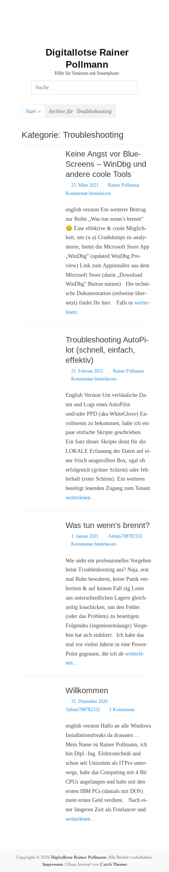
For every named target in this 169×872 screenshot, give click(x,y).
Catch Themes (113, 864)
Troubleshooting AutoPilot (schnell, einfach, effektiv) (107, 349)
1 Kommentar (122, 709)
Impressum (52, 864)
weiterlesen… (81, 498)
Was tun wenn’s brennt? (108, 525)
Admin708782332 (125, 536)
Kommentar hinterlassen (93, 379)
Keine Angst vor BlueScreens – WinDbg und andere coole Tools (106, 164)
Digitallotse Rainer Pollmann (78, 857)
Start (33, 111)
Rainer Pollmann (123, 185)
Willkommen (87, 690)
